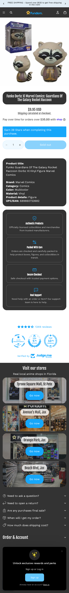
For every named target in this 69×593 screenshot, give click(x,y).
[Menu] (4, 12)
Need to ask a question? (23, 495)
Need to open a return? (22, 503)
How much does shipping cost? (27, 525)
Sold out (45, 144)
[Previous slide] (3, 3)
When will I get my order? (24, 518)
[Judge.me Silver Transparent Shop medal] (50, 341)
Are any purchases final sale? (26, 510)
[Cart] (65, 12)
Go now (34, 395)
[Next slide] (65, 3)
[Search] (11, 12)
